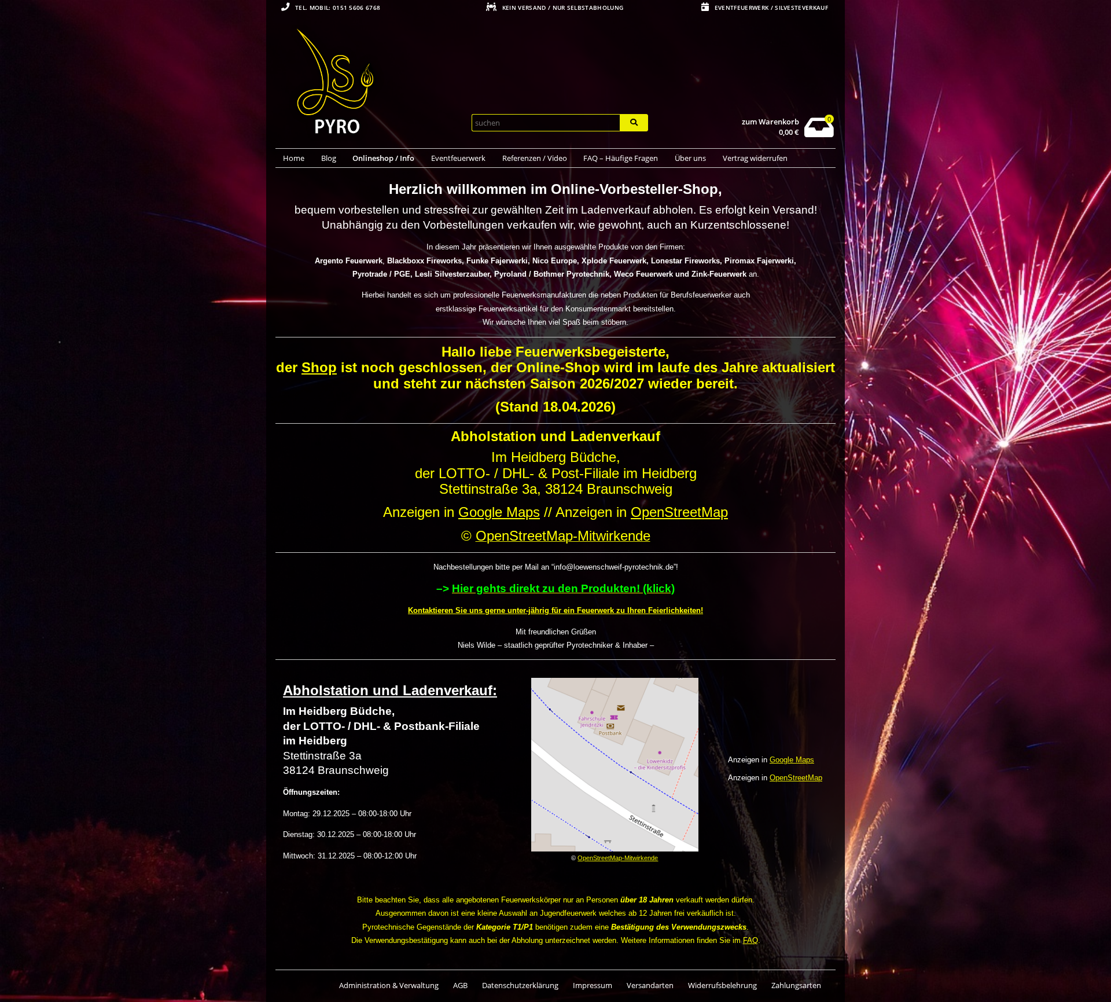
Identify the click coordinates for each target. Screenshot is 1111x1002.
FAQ (750, 940)
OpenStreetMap (679, 512)
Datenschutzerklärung (520, 985)
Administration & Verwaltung (389, 985)
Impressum (592, 985)
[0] (819, 134)
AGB (460, 985)
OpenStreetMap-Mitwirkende (617, 857)
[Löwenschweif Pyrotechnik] (368, 83)
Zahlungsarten (796, 985)
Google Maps (499, 512)
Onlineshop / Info (383, 158)
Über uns (690, 158)
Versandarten (650, 985)
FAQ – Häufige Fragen (620, 158)
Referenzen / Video (534, 158)
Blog (328, 158)
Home (293, 158)
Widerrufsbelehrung (722, 985)
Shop (319, 367)
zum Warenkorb (770, 122)
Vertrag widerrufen (755, 158)
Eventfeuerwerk (458, 158)
